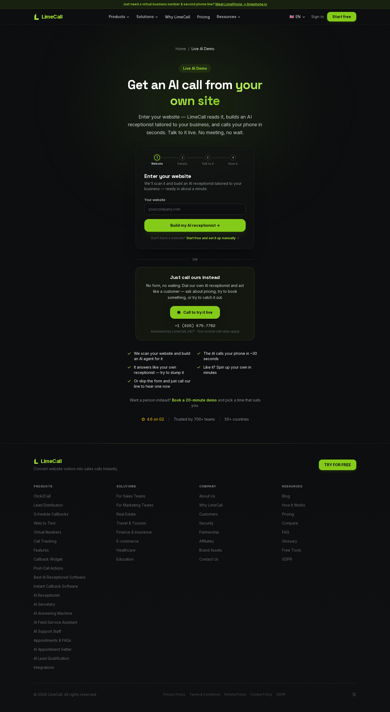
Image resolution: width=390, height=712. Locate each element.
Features (41, 550)
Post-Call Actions (48, 568)
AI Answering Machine (53, 613)
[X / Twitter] (354, 694)
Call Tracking (45, 541)
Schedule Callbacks (51, 514)
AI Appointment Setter (53, 649)
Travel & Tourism (131, 523)
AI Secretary (44, 604)
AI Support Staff (47, 631)
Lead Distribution (48, 505)
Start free (341, 16)
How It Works (293, 505)
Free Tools (291, 550)
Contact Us (208, 559)
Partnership (209, 532)
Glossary (289, 541)
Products (117, 16)
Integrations (44, 667)
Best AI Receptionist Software (59, 577)
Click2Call (42, 496)
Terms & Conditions (204, 694)
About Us (207, 496)
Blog (286, 496)
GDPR (287, 559)
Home (181, 48)
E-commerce (127, 541)
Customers (208, 514)
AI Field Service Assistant (55, 622)
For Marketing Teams (134, 505)
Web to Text (44, 523)
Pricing (203, 17)
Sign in (317, 16)
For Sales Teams (130, 496)
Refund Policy (235, 694)
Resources (226, 16)
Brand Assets (210, 550)
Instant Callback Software (56, 586)
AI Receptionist (47, 595)
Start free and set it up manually (211, 238)
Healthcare (126, 550)
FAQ (285, 532)
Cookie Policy (261, 694)
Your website (154, 200)
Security (206, 523)
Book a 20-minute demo (194, 400)
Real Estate (126, 514)
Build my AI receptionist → (195, 225)
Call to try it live (198, 312)
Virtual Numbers (47, 532)
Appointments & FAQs (52, 640)
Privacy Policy (174, 694)
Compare (290, 523)
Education (125, 559)
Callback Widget (48, 559)
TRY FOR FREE (337, 464)
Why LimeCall (177, 17)
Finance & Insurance (134, 532)
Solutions (145, 16)
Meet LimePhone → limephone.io (241, 4)
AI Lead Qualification (51, 658)
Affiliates (206, 541)
